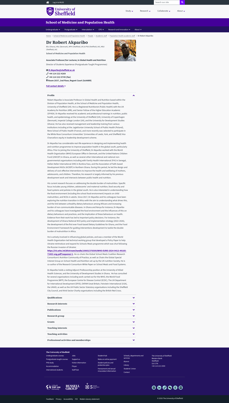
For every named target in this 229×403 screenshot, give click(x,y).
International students (54, 370)
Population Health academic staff (122, 35)
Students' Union (130, 369)
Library (126, 365)
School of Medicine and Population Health (80, 22)
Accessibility (68, 399)
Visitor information (79, 363)
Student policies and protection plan (105, 364)
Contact (127, 372)
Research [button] (144, 10)
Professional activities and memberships (69, 340)
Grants (51, 321)
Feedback (50, 399)
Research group (55, 315)
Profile (51, 95)
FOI (76, 399)
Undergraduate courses (55, 356)
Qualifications (54, 297)
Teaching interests (57, 327)
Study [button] (128, 10)
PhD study (50, 363)
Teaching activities (57, 333)
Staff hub (75, 370)
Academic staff (101, 35)
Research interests (57, 303)
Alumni (126, 361)
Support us (76, 359)
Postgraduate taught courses (57, 359)
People (90, 35)
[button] (53, 29)
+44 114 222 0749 (57, 77)
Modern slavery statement (89, 399)
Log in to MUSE (58, 2)
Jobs (73, 356)
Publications (54, 309)
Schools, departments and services (133, 357)
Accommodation (52, 366)
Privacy (58, 399)
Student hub (102, 356)
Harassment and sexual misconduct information (107, 370)
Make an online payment (107, 359)
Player (74, 366)
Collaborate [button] (162, 10)
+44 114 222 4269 (57, 73)
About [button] (180, 10)
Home (48, 35)
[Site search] (182, 2)
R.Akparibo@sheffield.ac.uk (61, 70)
